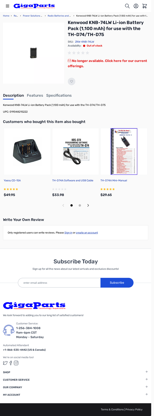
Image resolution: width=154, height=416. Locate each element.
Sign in (68, 232)
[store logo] (34, 6)
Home (6, 15)
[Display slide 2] (80, 205)
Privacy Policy (134, 409)
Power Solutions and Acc (36, 15)
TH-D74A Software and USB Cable (72, 180)
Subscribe (117, 282)
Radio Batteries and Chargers (63, 15)
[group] (79, 53)
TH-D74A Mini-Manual (113, 180)
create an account (87, 232)
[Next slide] (88, 205)
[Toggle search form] (127, 6)
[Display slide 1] (71, 205)
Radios (17, 15)
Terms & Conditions (112, 409)
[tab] (13, 96)
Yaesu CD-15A (12, 180)
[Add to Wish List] (71, 81)
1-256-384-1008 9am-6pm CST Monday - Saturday (30, 332)
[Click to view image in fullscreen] (33, 53)
